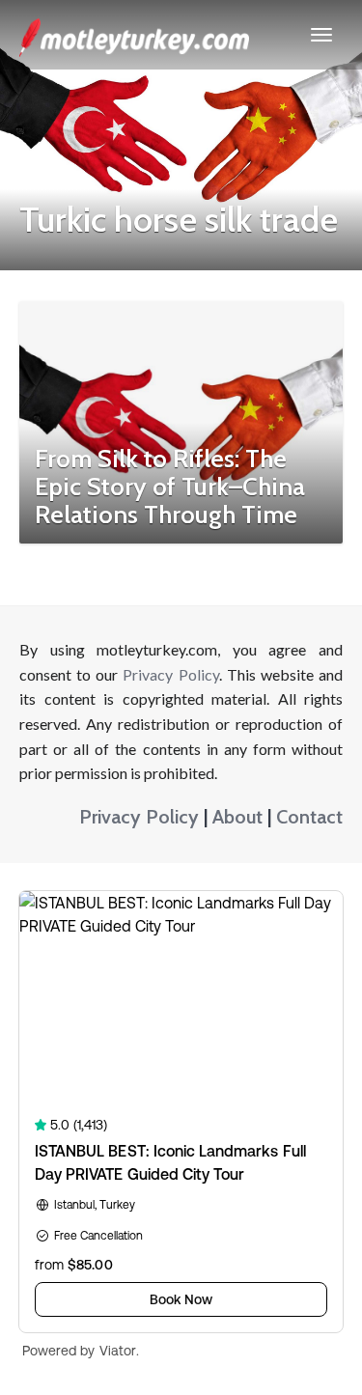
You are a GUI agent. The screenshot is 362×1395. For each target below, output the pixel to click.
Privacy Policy (170, 674)
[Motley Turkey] (134, 35)
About (237, 816)
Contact (309, 816)
